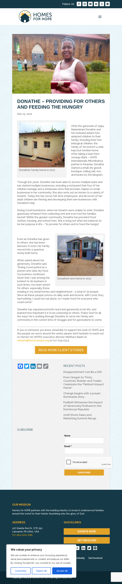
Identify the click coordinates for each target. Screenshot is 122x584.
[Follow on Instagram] (84, 4)
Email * (68, 446)
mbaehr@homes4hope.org (33, 340)
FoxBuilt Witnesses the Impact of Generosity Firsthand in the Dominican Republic (83, 406)
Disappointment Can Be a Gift (82, 371)
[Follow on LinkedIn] (96, 4)
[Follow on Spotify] (107, 4)
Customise (20, 571)
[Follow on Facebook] (79, 4)
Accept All (62, 571)
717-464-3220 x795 (22, 535)
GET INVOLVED (86, 540)
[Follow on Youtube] (90, 4)
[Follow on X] (102, 4)
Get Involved (95, 558)
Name (67, 435)
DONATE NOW (87, 531)
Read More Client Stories (61, 350)
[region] (41, 561)
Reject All (41, 571)
